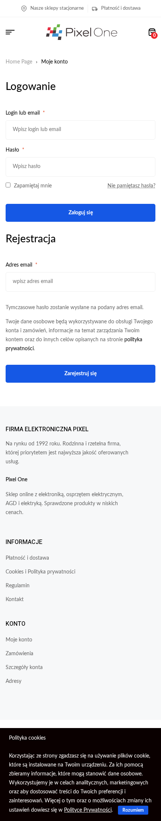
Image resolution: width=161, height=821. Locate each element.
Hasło (15, 150)
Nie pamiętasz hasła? (131, 186)
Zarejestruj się (80, 373)
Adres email (21, 265)
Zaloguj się (81, 212)
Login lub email (25, 113)
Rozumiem (133, 810)
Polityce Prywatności (88, 810)
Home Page (19, 62)
